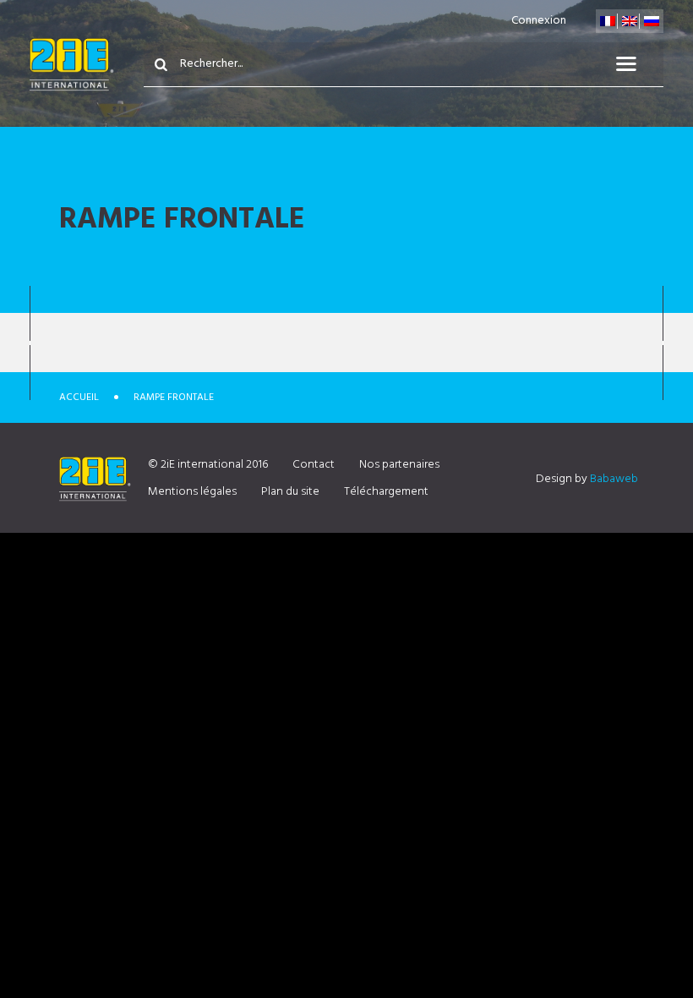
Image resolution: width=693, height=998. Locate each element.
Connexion (538, 20)
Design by (587, 479)
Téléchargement (386, 492)
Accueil (79, 397)
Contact (313, 464)
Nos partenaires (399, 464)
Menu (636, 64)
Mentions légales (192, 492)
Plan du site (290, 492)
